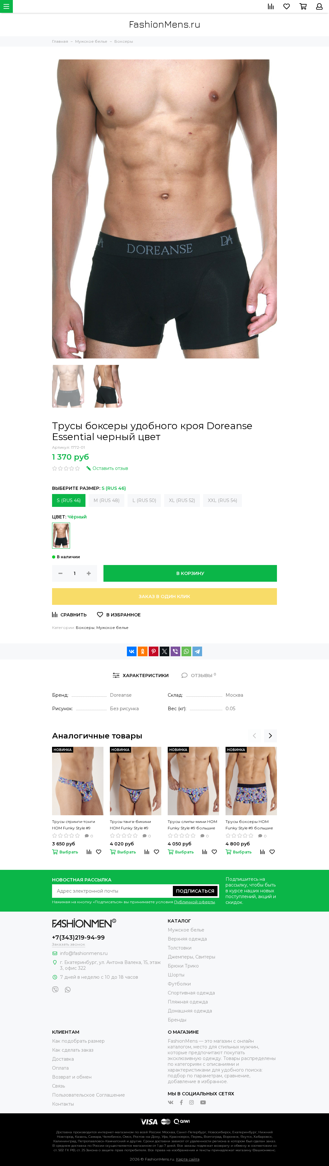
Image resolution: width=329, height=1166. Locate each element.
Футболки (179, 984)
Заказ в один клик (164, 596)
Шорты (176, 975)
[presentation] (254, 735)
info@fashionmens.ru (84, 953)
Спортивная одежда (191, 993)
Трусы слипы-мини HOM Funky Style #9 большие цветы (192, 825)
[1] (61, 536)
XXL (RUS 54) (222, 500)
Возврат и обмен (72, 1077)
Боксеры (85, 627)
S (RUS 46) (69, 500)
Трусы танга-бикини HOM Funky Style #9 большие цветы (130, 825)
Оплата (60, 1068)
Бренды (177, 1020)
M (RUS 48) (106, 500)
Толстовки (179, 948)
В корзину (190, 573)
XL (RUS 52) (182, 500)
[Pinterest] (153, 651)
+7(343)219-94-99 (78, 937)
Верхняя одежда (187, 939)
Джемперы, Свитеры (191, 957)
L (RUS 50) (144, 500)
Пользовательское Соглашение (88, 1095)
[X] (164, 651)
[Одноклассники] (142, 651)
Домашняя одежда (190, 1011)
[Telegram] (197, 651)
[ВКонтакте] (132, 651)
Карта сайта (188, 1159)
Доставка (63, 1059)
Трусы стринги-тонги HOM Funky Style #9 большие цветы (73, 825)
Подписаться (195, 891)
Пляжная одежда (188, 1002)
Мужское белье (112, 627)
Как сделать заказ (72, 1050)
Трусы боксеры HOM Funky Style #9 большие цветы (249, 825)
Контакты (63, 1104)
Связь (58, 1086)
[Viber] (175, 651)
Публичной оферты (194, 901)
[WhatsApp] (186, 651)
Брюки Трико (183, 966)
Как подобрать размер (78, 1041)
